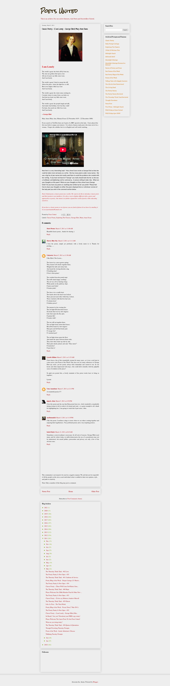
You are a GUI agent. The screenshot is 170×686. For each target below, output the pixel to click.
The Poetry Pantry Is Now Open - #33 (57, 595)
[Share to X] (66, 215)
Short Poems (51, 228)
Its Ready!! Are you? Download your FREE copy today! (63, 616)
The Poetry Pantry (111, 90)
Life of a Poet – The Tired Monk (56, 604)
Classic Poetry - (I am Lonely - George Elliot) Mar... (62, 613)
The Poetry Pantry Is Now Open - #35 (57, 574)
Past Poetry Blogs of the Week (114, 74)
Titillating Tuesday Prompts (54, 634)
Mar (47, 569)
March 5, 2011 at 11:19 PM (64, 418)
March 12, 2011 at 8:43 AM (64, 432)
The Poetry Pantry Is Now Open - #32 (57, 610)
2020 (46, 511)
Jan (47, 641)
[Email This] (62, 215)
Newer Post (46, 491)
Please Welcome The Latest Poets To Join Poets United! (63, 619)
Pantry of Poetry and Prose (113, 68)
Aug (47, 553)
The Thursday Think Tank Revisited (116, 97)
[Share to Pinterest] (70, 215)
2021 (46, 508)
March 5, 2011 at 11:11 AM (66, 241)
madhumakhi (51, 417)
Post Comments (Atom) (74, 499)
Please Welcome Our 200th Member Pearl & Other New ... (64, 592)
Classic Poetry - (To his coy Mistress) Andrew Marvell (62, 598)
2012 (46, 535)
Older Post (95, 491)
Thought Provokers (111, 100)
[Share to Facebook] (68, 215)
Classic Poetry (51, 218)
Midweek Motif (110, 56)
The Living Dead (110, 87)
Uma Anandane (52, 389)
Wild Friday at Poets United (114, 110)
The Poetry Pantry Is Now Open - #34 (57, 583)
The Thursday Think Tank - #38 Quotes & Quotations (62, 625)
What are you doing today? (54, 622)
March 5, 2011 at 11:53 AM (65, 357)
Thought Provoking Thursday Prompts (57, 628)
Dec (47, 541)
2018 (46, 517)
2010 (46, 645)
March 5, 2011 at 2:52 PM (64, 401)
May (47, 563)
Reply (48, 234)
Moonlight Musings (111, 60)
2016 (46, 523)
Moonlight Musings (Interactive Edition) (115, 64)
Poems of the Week (111, 78)
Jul (47, 556)
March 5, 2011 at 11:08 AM (64, 228)
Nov (47, 544)
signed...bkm (51, 401)
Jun (47, 560)
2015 (46, 526)
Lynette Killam (51, 357)
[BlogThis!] (64, 215)
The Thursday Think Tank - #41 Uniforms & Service (62, 577)
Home (71, 491)
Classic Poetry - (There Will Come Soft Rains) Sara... (62, 586)
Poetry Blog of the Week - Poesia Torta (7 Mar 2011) (62, 607)
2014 (46, 529)
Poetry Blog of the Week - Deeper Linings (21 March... (63, 580)
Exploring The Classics (63, 218)
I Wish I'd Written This (112, 50)
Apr (47, 566)
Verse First (108, 103)
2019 (46, 514)
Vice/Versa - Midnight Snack (114, 107)
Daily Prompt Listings (112, 44)
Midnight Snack (110, 53)
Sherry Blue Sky (52, 241)
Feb (47, 638)
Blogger (95, 682)
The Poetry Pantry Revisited (114, 94)
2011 (46, 538)
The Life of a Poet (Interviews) (114, 84)
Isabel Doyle (51, 432)
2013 (46, 532)
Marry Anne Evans (85, 218)
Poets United (59, 11)
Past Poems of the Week (112, 71)
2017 (46, 520)
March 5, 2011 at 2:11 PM (66, 389)
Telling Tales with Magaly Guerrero (116, 81)
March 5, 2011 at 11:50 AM (62, 255)
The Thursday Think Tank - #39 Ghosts (58, 601)
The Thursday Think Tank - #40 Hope (57, 589)
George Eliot (75, 218)
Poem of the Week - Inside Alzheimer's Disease (60, 631)
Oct (47, 547)
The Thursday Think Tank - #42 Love (57, 571)
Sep (47, 550)
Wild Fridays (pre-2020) (112, 113)
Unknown (50, 255)
